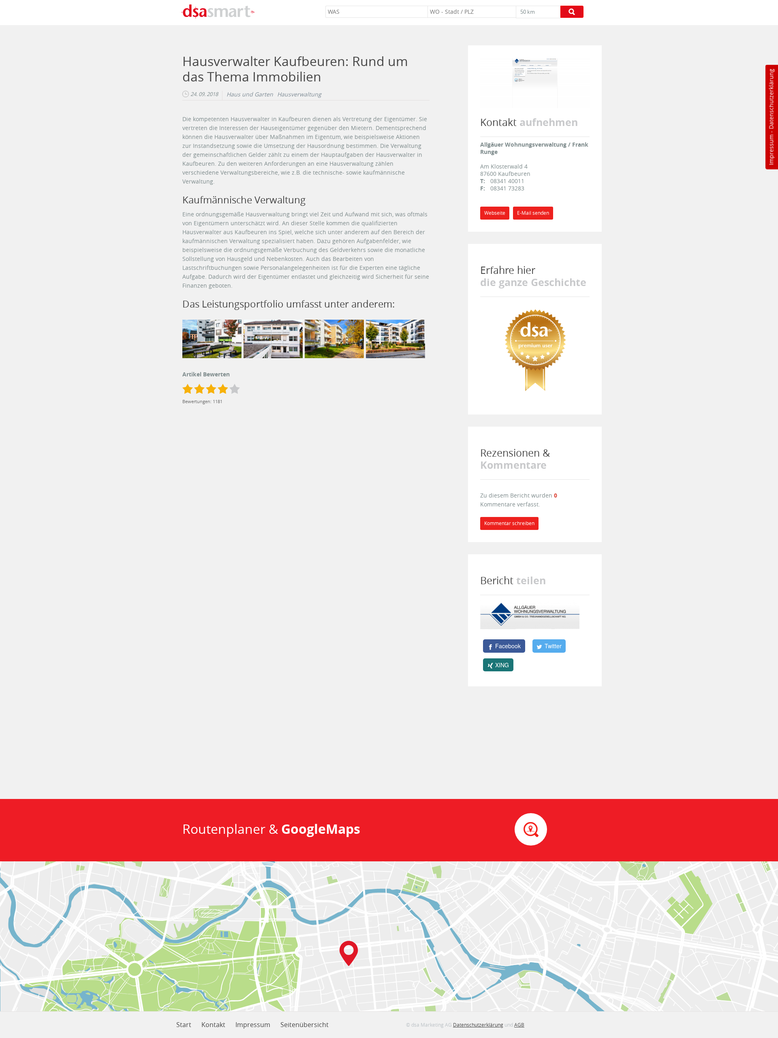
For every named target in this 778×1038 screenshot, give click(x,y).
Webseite (494, 213)
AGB (519, 1024)
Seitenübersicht (304, 1024)
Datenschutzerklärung (771, 99)
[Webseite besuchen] (535, 82)
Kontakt (213, 1024)
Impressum (771, 150)
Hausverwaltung (299, 94)
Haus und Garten (250, 94)
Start (183, 1024)
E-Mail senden (533, 213)
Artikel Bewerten (206, 374)
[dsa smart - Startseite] (217, 12)
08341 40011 (507, 181)
